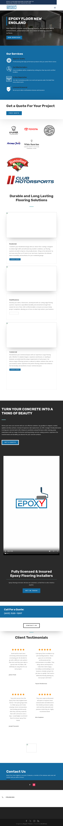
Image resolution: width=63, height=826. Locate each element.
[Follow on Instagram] (34, 784)
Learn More (15, 369)
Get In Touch (31, 590)
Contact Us (31, 625)
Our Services (14, 37)
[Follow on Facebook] (30, 784)
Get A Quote (10, 442)
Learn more (15, 259)
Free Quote (14, 113)
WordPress (44, 824)
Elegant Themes (28, 824)
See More (14, 313)
